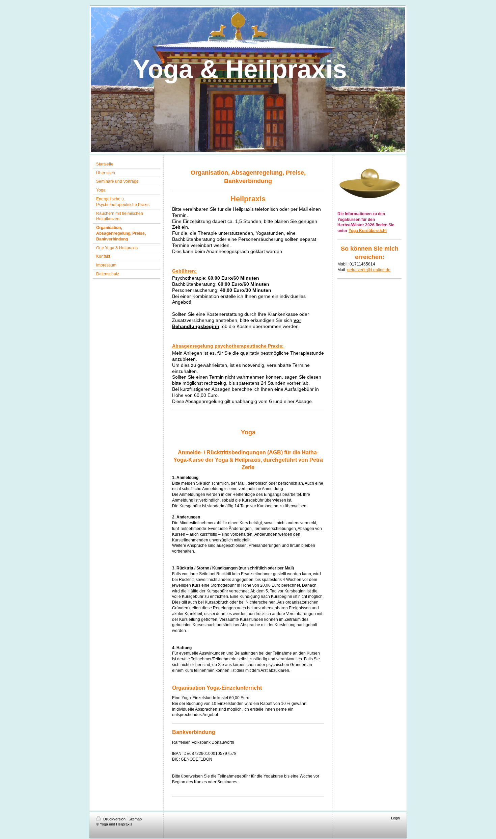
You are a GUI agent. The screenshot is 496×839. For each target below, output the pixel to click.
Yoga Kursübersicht (368, 230)
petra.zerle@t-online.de (368, 270)
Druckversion (114, 819)
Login (395, 818)
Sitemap (135, 819)
